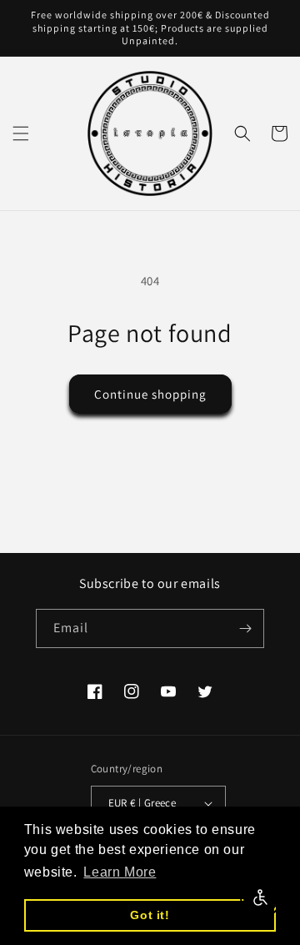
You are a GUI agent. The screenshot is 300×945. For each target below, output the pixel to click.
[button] (20, 133)
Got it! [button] (149, 915)
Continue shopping (150, 394)
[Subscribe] (245, 628)
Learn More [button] (119, 872)
